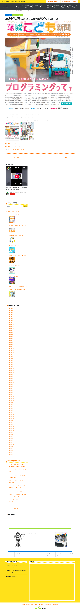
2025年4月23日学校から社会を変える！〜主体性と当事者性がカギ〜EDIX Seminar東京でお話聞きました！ (18, 466)
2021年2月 (11, 410)
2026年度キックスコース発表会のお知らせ (18, 235)
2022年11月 (11, 382)
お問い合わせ (75, 6)
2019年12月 (11, 426)
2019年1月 (11, 442)
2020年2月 (11, 424)
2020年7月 (11, 420)
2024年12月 (11, 348)
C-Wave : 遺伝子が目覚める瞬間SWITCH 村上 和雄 (17, 486)
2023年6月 (11, 376)
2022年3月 (11, 390)
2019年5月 (11, 438)
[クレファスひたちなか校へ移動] (6, 11)
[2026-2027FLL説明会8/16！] (12, 270)
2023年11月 (11, 370)
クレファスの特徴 (20, 6)
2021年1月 (11, 412)
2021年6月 (11, 404)
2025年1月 (11, 346)
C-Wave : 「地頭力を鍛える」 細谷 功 (18, 500)
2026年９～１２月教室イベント (16, 215)
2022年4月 (11, 388)
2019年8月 (11, 432)
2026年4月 (11, 316)
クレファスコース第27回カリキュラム (64, 157)
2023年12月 (11, 368)
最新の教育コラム (14, 461)
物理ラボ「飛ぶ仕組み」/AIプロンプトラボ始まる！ (18, 276)
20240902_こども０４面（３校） (12, 146)
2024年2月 (11, 366)
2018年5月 (11, 450)
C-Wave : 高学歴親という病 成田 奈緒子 (18, 481)
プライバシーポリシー (46, 604)
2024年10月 (11, 352)
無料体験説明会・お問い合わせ (30, 604)
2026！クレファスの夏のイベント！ (17, 289)
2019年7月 (11, 434)
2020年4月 (11, 422)
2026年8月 (11, 308)
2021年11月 (11, 398)
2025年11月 (11, 326)
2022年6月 (11, 386)
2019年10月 (11, 430)
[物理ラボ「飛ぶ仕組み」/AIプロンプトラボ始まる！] (12, 280)
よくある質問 (64, 6)
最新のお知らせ (20, 15)
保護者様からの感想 (57, 6)
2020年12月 (11, 414)
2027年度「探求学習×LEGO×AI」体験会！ (17, 225)
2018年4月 (11, 452)
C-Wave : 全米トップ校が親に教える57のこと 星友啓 (18, 476)
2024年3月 (11, 364)
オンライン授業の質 (13, 508)
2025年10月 (11, 328)
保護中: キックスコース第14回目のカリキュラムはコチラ (18, 286)
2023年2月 (11, 380)
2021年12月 (11, 396)
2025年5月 (11, 338)
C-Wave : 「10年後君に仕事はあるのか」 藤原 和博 (18, 495)
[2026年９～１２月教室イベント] (12, 219)
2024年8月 (11, 356)
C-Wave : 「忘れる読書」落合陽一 (18, 505)
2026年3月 (11, 318)
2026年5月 (11, 314)
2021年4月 (11, 406)
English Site (49, 6)
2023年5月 (11, 378)
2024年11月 (11, 350)
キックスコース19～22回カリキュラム (16, 157)
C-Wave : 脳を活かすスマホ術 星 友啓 (18, 470)
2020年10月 (11, 418)
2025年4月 (11, 340)
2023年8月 (11, 374)
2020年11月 (11, 416)
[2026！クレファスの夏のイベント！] (12, 294)
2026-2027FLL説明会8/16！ (15, 265)
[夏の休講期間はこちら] (12, 250)
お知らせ (69, 6)
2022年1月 (11, 394)
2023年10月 (11, 372)
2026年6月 (11, 312)
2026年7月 (11, 310)
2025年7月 (11, 334)
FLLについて (42, 6)
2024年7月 (11, 358)
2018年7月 (11, 446)
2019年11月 (11, 428)
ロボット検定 (27, 6)
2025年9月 (11, 330)
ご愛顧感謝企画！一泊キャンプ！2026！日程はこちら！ (18, 256)
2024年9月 (11, 354)
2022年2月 (11, 392)
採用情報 (56, 604)
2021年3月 (11, 408)
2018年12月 (11, 444)
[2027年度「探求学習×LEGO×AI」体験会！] (12, 230)
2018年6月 (11, 448)
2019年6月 (11, 436)
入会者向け (15, 15)
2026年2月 (11, 320)
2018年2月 (11, 454)
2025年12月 (11, 324)
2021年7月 (11, 402)
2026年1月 (11, 322)
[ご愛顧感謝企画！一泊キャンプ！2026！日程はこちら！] (12, 260)
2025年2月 (11, 344)
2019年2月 (11, 440)
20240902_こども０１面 (10, 143)
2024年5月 (11, 362)
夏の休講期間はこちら (14, 245)
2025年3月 (11, 342)
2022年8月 (11, 384)
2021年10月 (11, 400)
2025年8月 (11, 332)
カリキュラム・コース (35, 6)
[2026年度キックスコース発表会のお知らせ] (12, 240)
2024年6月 (11, 360)
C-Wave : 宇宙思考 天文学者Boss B (18, 491)
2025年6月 (11, 336)
